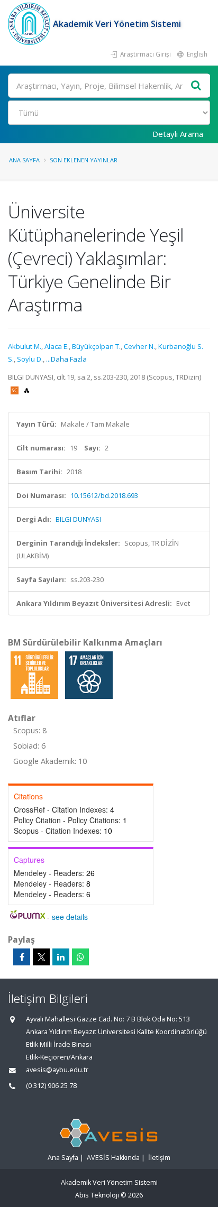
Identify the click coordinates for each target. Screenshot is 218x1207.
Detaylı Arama (177, 133)
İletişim (159, 1157)
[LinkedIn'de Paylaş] (60, 956)
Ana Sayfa (24, 160)
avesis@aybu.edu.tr (57, 1069)
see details (70, 916)
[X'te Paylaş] (41, 956)
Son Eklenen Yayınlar (83, 160)
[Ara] (196, 86)
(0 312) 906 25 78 (51, 1085)
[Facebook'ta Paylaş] (21, 956)
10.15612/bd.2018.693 (104, 495)
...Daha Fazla (66, 359)
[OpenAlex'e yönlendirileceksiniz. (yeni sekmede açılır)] (27, 389)
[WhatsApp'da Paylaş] (80, 956)
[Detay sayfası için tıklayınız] (35, 674)
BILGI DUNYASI (78, 519)
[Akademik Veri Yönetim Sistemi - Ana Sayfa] (30, 24)
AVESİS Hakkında (113, 1157)
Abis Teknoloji (97, 1195)
